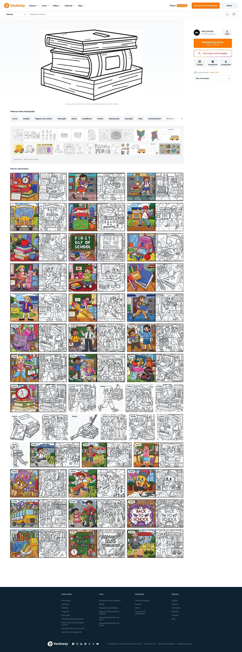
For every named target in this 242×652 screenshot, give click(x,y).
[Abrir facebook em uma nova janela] (73, 644)
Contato (138, 604)
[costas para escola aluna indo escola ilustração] (55, 454)
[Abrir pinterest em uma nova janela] (85, 644)
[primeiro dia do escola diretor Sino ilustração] (38, 308)
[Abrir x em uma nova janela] (93, 644)
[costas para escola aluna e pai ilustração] (97, 513)
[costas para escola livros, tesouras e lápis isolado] (84, 427)
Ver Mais (170, 149)
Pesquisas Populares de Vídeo (109, 624)
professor (171, 118)
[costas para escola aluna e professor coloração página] (55, 427)
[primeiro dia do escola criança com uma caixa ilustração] (155, 308)
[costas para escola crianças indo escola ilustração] (97, 368)
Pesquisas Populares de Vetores (109, 612)
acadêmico (87, 118)
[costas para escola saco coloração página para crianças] (170, 427)
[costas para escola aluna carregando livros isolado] (19, 454)
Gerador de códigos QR (71, 632)
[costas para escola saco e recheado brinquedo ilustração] (38, 483)
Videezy (65, 608)
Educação (66, 615)
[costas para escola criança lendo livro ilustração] (107, 454)
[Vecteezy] (14, 5)
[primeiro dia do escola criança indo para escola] (155, 217)
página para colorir (43, 118)
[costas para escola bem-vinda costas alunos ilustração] (97, 544)
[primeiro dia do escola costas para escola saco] (97, 217)
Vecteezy (65, 604)
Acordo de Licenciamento (110, 600)
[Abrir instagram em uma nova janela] (77, 644)
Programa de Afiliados (108, 608)
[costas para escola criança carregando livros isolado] (110, 398)
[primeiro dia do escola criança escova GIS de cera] (38, 277)
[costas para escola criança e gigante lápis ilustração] (97, 483)
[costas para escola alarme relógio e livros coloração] (169, 398)
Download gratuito (212, 43)
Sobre (137, 608)
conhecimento (154, 118)
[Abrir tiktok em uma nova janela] (89, 644)
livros (15, 118)
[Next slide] (179, 119)
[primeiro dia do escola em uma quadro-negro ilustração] (97, 247)
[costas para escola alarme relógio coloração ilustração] (155, 513)
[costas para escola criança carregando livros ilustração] (38, 368)
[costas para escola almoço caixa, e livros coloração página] (142, 427)
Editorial (68, 5)
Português (176, 608)
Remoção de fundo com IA (73, 628)
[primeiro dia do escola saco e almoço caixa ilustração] (155, 247)
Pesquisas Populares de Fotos (109, 618)
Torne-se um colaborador (140, 612)
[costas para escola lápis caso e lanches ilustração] (38, 544)
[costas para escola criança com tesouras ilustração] (158, 454)
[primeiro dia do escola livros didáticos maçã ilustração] (38, 247)
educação (62, 118)
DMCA (101, 604)
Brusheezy (66, 600)
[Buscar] (227, 14)
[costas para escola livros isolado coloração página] (25, 427)
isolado (26, 118)
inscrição (129, 118)
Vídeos (56, 5)
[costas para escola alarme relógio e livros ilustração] (38, 398)
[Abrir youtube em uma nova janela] (98, 644)
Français (175, 615)
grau (140, 118)
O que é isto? (214, 72)
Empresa (65, 611)
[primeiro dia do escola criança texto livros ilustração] (97, 187)
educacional (114, 118)
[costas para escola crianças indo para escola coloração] (139, 398)
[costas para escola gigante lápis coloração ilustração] (155, 483)
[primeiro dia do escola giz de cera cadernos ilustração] (155, 277)
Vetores (32, 5)
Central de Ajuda (142, 600)
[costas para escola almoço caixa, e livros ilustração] (155, 368)
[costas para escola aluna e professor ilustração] (97, 338)
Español (175, 604)
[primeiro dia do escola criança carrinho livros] (155, 187)
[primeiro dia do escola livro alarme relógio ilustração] (38, 187)
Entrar (229, 5)
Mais (80, 5)
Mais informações (202, 78)
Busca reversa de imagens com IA (73, 623)
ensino (100, 118)
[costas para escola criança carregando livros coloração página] (82, 398)
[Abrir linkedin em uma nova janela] (81, 644)
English (175, 600)
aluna (74, 118)
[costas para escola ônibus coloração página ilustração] (38, 513)
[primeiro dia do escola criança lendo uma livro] (97, 277)
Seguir (227, 34)
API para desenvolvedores (73, 619)
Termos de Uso (150, 644)
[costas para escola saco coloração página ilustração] (38, 338)
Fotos (44, 5)
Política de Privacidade (166, 644)
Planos (173, 5)
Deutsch (175, 611)
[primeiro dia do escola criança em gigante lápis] (97, 308)
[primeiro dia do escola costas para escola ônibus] (38, 217)
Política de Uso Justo (184, 644)
